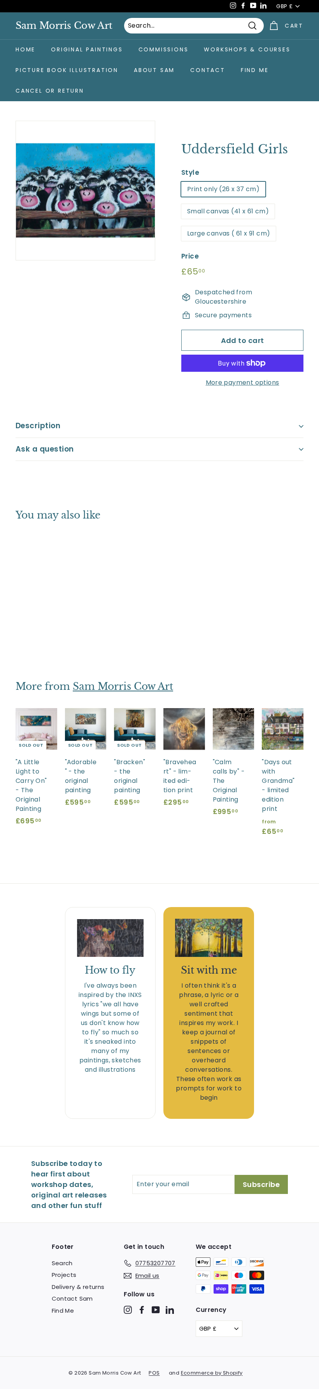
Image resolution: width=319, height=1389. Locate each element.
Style (190, 172)
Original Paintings (87, 49)
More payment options (242, 382)
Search (62, 1263)
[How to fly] (110, 937)
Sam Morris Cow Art (64, 25)
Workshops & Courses (247, 49)
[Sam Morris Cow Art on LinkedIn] (170, 1309)
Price (190, 256)
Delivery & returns (78, 1287)
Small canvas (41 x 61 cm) (228, 211)
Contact (207, 70)
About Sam (154, 70)
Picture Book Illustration (67, 70)
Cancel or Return (50, 91)
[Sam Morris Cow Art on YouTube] (156, 1309)
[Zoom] (85, 190)
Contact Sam (72, 1298)
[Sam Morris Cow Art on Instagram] (128, 1309)
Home (25, 49)
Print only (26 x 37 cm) (223, 189)
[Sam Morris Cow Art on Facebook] (142, 1309)
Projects (64, 1275)
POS (154, 1373)
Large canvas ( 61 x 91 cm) (228, 233)
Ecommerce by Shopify (212, 1373)
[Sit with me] (208, 937)
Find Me (255, 70)
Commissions (163, 49)
